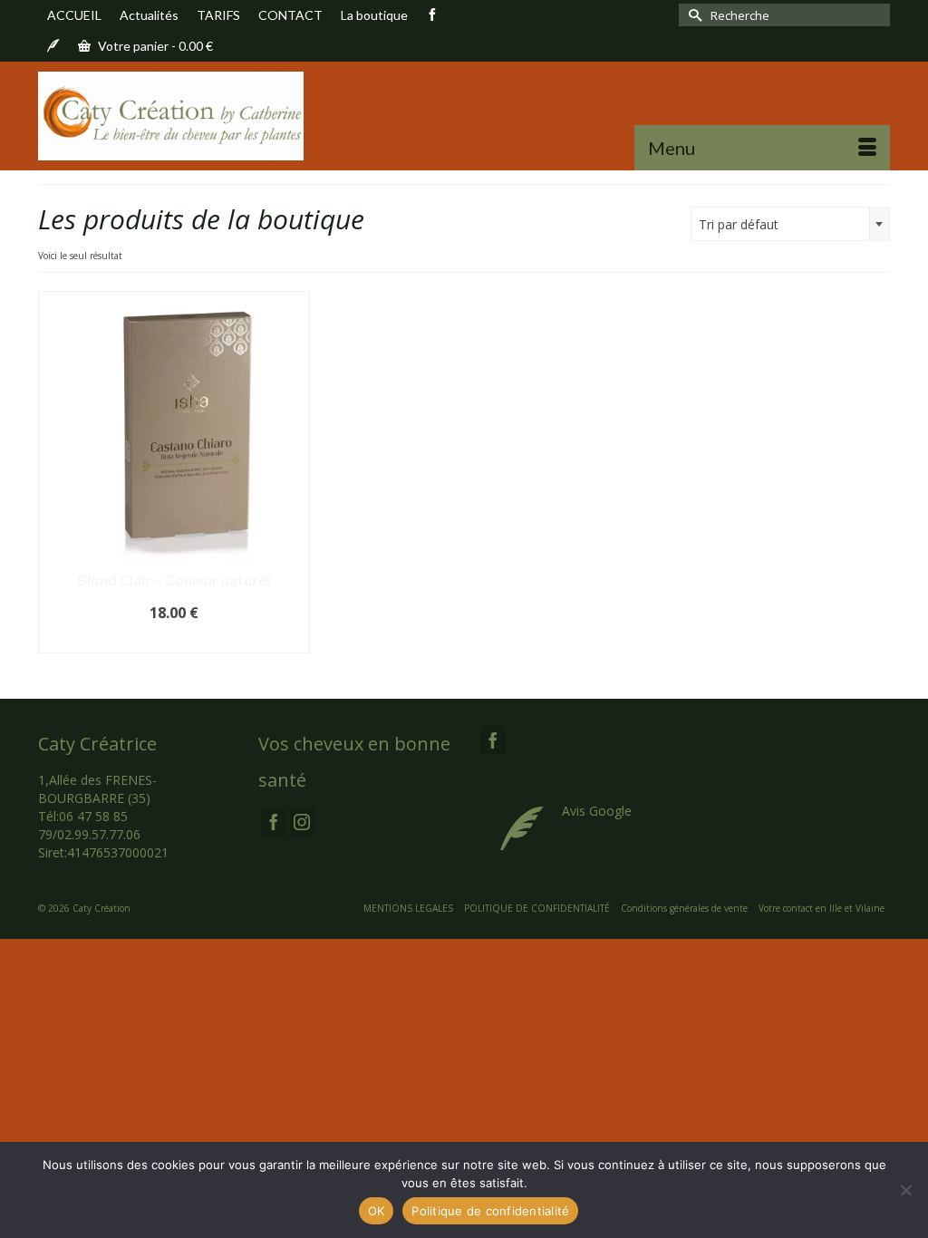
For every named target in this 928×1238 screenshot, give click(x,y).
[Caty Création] (171, 116)
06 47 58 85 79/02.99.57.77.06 (89, 825)
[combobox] (790, 224)
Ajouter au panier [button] (174, 640)
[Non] (905, 1190)
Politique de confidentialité (490, 1211)
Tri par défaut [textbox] (738, 224)
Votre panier (154, 45)
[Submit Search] (692, 15)
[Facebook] (273, 822)
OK (376, 1211)
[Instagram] (301, 822)
